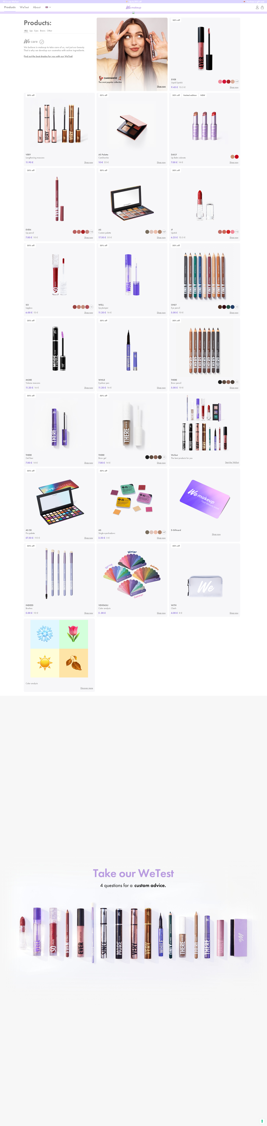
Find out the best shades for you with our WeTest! (48, 56)
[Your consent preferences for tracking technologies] (262, 1121)
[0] (262, 7)
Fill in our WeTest (10, 1)
